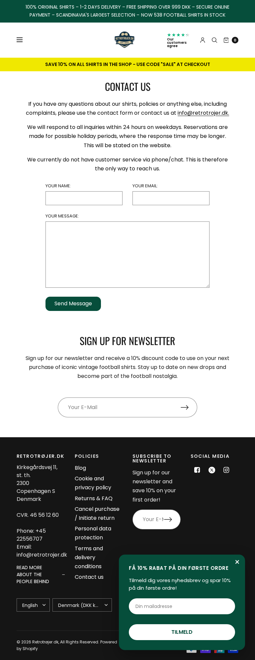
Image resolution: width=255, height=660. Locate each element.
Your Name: (58, 186)
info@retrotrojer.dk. (203, 113)
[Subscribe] (189, 407)
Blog (80, 468)
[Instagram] (226, 470)
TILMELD (182, 632)
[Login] (202, 40)
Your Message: (62, 216)
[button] (41, 574)
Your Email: (145, 186)
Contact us (89, 577)
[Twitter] (211, 470)
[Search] (214, 40)
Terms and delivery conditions (89, 557)
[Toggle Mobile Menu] (24, 40)
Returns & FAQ (94, 498)
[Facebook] (197, 470)
